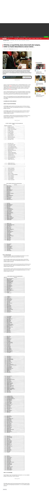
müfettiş (18, 72)
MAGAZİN (37, 38)
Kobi (17, 40)
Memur (20, 40)
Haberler (5, 42)
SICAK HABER (16, 38)
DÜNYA (41, 38)
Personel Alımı (23, 40)
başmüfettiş (23, 72)
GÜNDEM (26, 38)
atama (11, 70)
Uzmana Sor (27, 40)
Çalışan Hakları (12, 40)
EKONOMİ (33, 38)
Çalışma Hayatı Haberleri (9, 42)
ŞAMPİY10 (30, 38)
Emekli (15, 40)
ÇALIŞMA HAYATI (21, 38)
